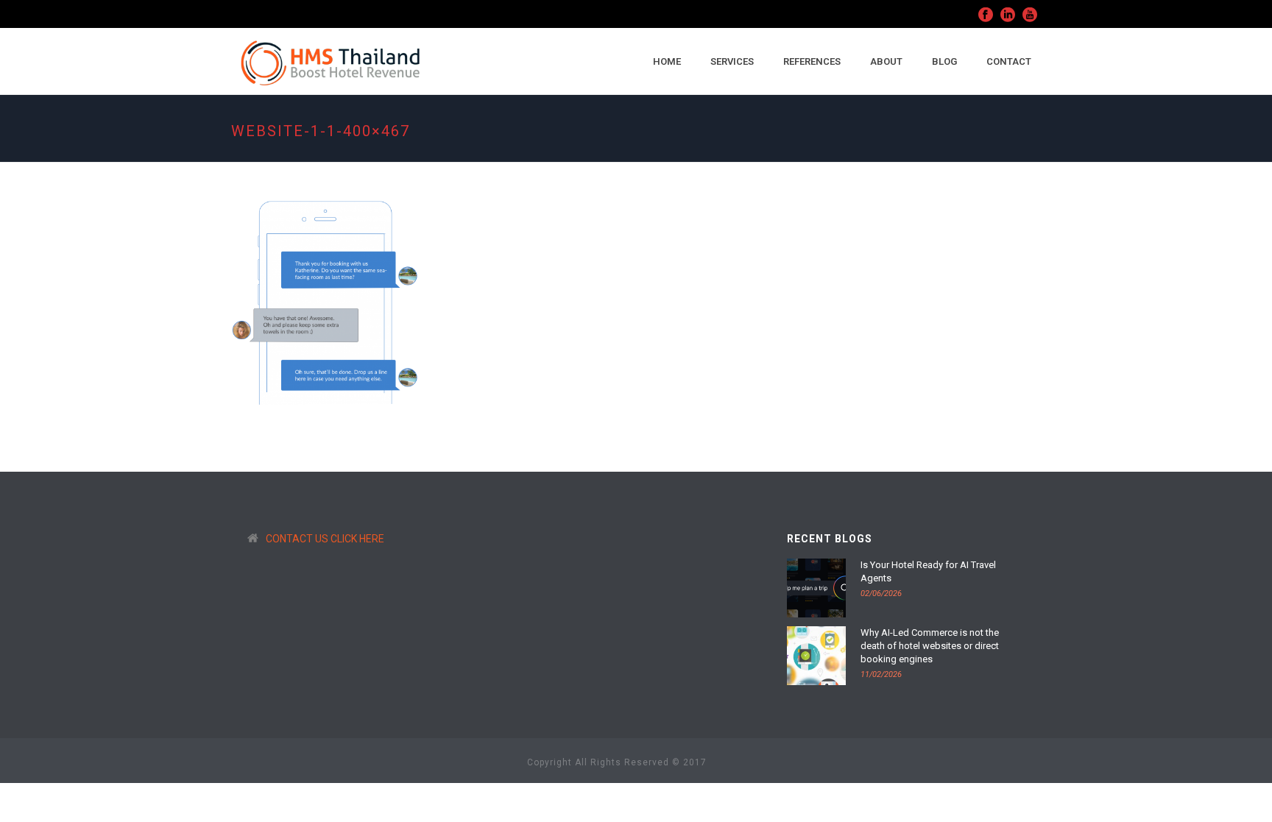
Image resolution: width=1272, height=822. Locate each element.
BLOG (944, 61)
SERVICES (732, 61)
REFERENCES (812, 61)
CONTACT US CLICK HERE (325, 539)
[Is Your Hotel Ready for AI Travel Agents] (816, 588)
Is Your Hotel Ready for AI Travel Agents (928, 571)
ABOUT (886, 61)
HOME (667, 61)
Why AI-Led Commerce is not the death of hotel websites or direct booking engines (930, 646)
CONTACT (1008, 61)
